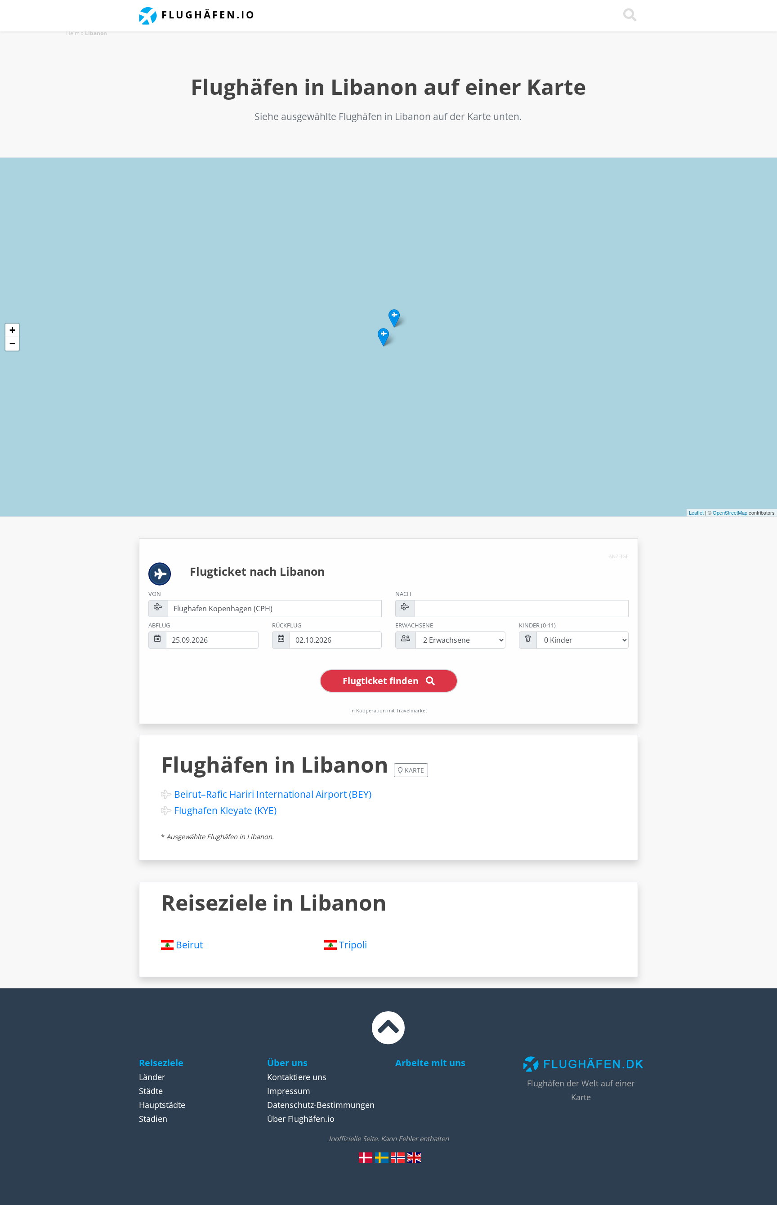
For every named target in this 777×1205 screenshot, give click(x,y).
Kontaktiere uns (296, 1077)
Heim (73, 33)
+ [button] (12, 330)
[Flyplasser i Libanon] (398, 1157)
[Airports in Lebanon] (414, 1157)
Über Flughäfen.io (301, 1118)
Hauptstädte (162, 1104)
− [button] (12, 343)
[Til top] (388, 1036)
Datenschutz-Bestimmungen (321, 1104)
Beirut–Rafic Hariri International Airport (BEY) (272, 794)
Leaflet (696, 512)
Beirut (189, 944)
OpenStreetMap (730, 512)
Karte (413, 770)
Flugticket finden (381, 681)
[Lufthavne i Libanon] (365, 1157)
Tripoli (353, 944)
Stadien (153, 1118)
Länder (152, 1077)
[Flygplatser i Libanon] (381, 1157)
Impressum (288, 1090)
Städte (151, 1090)
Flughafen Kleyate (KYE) (225, 810)
